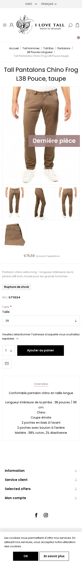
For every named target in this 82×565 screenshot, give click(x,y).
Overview (41, 384)
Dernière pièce (54, 141)
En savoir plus (54, 556)
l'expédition (53, 256)
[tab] (41, 383)
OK (26, 556)
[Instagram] (46, 515)
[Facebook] (36, 515)
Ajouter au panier (40, 350)
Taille (6, 307)
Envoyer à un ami (7, 363)
